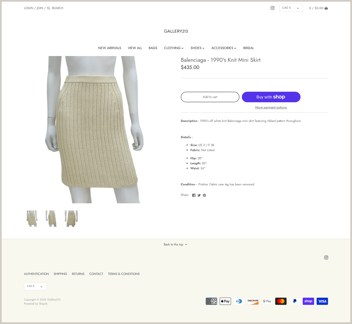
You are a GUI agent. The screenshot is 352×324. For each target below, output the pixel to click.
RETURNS (78, 274)
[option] (32, 218)
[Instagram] (272, 7)
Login (28, 8)
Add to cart (210, 97)
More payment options (271, 107)
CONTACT (96, 274)
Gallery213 (53, 299)
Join (40, 8)
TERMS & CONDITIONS (124, 274)
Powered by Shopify (36, 303)
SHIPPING (60, 274)
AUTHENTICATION (36, 274)
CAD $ (286, 8)
